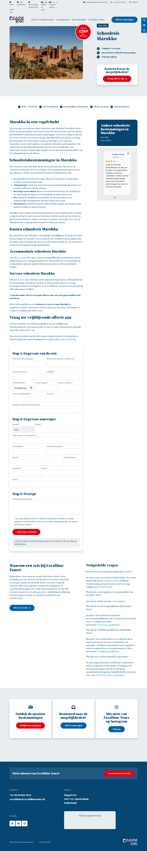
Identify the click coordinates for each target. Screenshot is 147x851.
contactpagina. (119, 601)
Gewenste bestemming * (23, 358)
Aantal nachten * (65, 382)
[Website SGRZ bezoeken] (99, 822)
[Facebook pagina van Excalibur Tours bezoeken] (12, 823)
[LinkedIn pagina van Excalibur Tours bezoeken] (18, 823)
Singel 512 (70, 795)
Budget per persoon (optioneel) (26, 404)
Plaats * (44, 468)
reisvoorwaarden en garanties (110, 675)
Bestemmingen (79, 19)
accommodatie (24, 257)
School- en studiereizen (42, 19)
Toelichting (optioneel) (22, 499)
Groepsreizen (63, 19)
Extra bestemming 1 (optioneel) (60, 358)
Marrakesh (106, 140)
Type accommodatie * (22, 393)
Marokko (105, 137)
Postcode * (17, 468)
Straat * (15, 457)
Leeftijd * (51, 371)
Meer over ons (20, 607)
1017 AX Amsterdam (76, 799)
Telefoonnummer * (55, 446)
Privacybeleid (45, 842)
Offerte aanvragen (124, 19)
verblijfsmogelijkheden (108, 651)
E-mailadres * (18, 446)
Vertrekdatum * (19, 382)
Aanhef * (16, 424)
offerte (104, 587)
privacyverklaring (67, 339)
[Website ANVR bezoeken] (80, 822)
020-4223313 (65, 756)
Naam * (38, 424)
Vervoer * (51, 393)
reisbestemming (111, 580)
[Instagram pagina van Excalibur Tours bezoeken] (24, 823)
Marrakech (15, 137)
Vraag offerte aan (115, 78)
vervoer (21, 279)
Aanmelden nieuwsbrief (119, 773)
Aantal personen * (20, 371)
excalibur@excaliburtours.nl (97, 2)
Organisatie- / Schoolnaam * (24, 435)
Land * (15, 479)
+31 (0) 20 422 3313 (119, 2)
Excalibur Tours (96, 19)
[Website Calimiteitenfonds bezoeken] (89, 822)
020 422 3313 (20, 544)
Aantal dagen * (41, 382)
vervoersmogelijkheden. (108, 624)
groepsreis (49, 304)
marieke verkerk (118, 154)
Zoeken (134, 2)
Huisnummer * (70, 457)
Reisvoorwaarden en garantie (21, 842)
